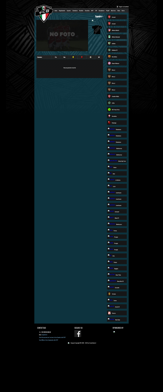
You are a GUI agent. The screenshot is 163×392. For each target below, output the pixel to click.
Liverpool (117, 212)
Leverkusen (118, 193)
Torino (115, 300)
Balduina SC (115, 50)
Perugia (116, 237)
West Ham (117, 320)
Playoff (107, 11)
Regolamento (62, 11)
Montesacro (119, 224)
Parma (115, 231)
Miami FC (117, 218)
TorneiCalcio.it (92, 343)
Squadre (69, 11)
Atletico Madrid (115, 30)
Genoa (114, 167)
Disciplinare (101, 11)
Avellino (113, 43)
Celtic (113, 103)
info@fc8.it (44, 335)
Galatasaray (119, 148)
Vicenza (114, 313)
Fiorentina (114, 116)
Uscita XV (117, 307)
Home (56, 11)
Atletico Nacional (116, 37)
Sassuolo (117, 288)
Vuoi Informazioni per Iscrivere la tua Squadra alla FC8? (52, 337)
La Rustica (117, 180)
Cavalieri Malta (115, 96)
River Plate (118, 275)
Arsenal (113, 17)
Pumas (115, 262)
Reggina (116, 269)
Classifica (87, 11)
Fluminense (118, 129)
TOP (96, 11)
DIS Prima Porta (116, 110)
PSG (114, 256)
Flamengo (114, 123)
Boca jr (113, 70)
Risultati (81, 11)
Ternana (114, 294)
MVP (92, 11)
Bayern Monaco (115, 63)
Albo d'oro (113, 11)
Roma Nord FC (120, 281)
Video (118, 11)
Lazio (114, 186)
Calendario (75, 11)
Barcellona (114, 57)
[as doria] (115, 332)
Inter (114, 174)
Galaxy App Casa (122, 161)
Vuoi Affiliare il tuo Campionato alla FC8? (48, 340)
